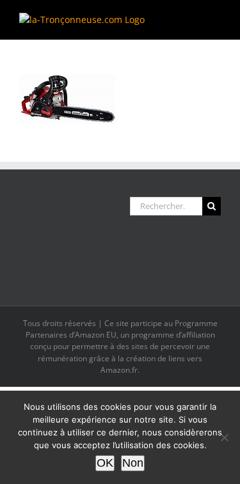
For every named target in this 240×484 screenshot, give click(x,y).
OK (105, 463)
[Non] (224, 437)
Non (132, 463)
